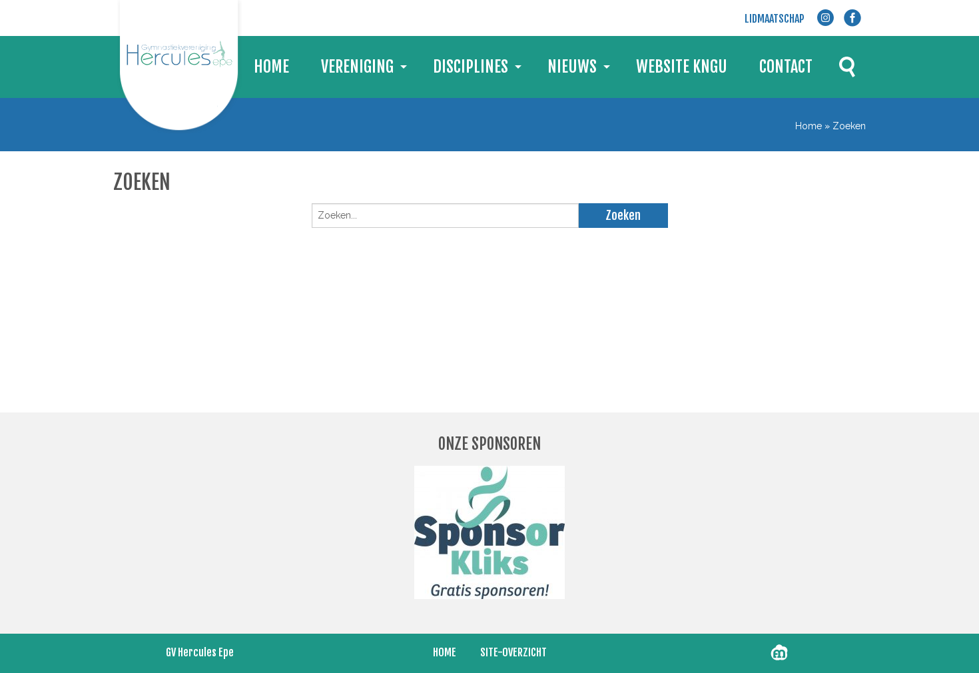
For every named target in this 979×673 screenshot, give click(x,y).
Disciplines (470, 67)
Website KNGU (681, 67)
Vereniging (357, 67)
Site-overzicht (513, 652)
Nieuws (572, 67)
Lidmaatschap (775, 18)
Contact (786, 67)
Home (271, 67)
